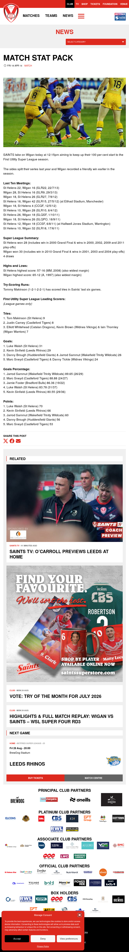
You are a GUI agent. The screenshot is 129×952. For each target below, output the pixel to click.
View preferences (69, 938)
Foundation (110, 4)
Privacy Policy (43, 946)
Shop (84, 4)
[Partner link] (17, 799)
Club (70, 4)
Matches (31, 15)
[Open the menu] (81, 16)
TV (77, 4)
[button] (79, 915)
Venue (124, 4)
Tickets (95, 4)
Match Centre (93, 777)
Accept (17, 938)
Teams (51, 15)
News (68, 15)
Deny (43, 938)
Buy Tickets (35, 777)
